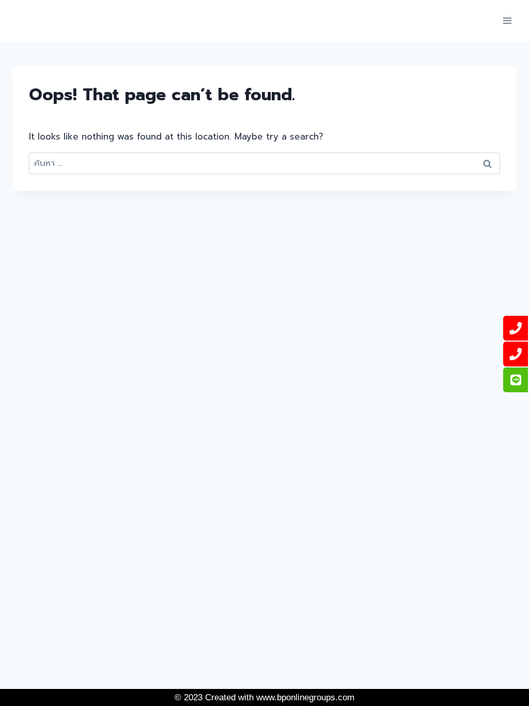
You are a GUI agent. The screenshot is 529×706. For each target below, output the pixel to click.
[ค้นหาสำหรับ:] (264, 163)
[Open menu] (507, 20)
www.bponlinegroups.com (305, 697)
